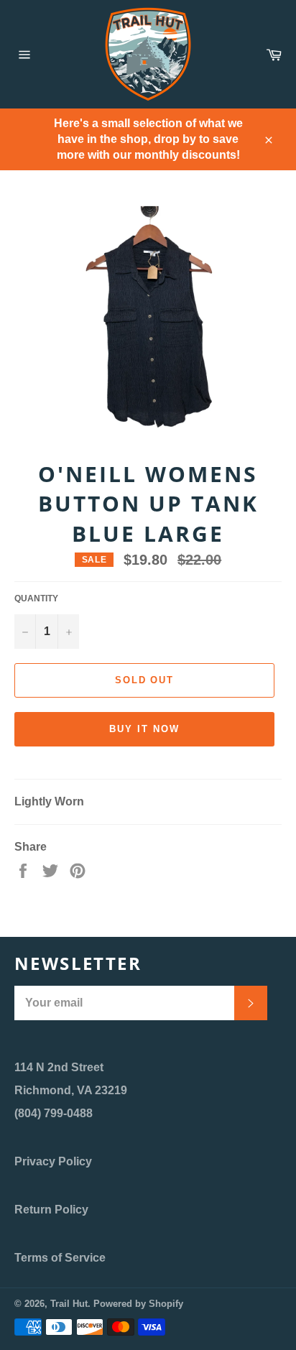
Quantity (36, 598)
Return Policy (51, 1209)
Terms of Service (60, 1258)
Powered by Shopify (138, 1303)
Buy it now (144, 728)
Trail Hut (69, 1303)
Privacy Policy (53, 1161)
